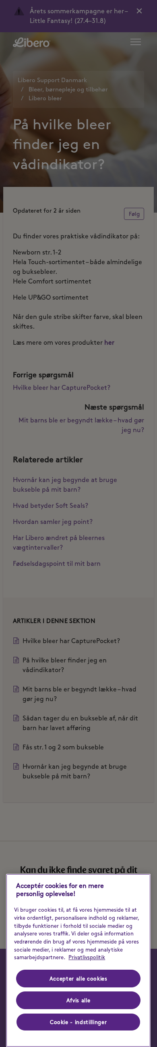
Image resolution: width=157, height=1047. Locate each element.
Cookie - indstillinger (78, 1022)
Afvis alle (78, 1000)
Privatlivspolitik (86, 957)
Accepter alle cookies (78, 978)
